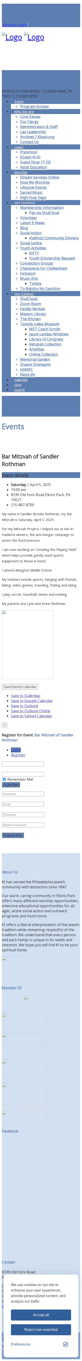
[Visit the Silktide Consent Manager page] (65, 1344)
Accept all (41, 1315)
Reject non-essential (41, 1330)
